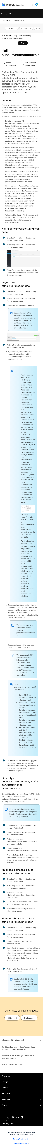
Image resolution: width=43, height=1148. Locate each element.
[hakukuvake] (32, 5)
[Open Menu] (41, 4)
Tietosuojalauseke (8, 1123)
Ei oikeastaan (29, 1018)
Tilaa (23, 43)
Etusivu (3, 14)
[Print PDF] (16, 43)
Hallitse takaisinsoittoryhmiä (13, 1064)
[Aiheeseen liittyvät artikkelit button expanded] (40, 1040)
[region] (21, 1137)
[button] (36, 4)
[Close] (40, 1129)
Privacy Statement (20, 1139)
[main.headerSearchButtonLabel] (32, 4)
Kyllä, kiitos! (12, 1018)
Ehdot (5, 1121)
